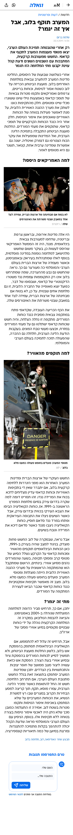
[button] (57, 5)
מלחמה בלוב (32, 739)
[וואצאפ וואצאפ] (14, 5)
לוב (42, 739)
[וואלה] (36, 5)
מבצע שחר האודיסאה (57, 739)
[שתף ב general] (6, 5)
